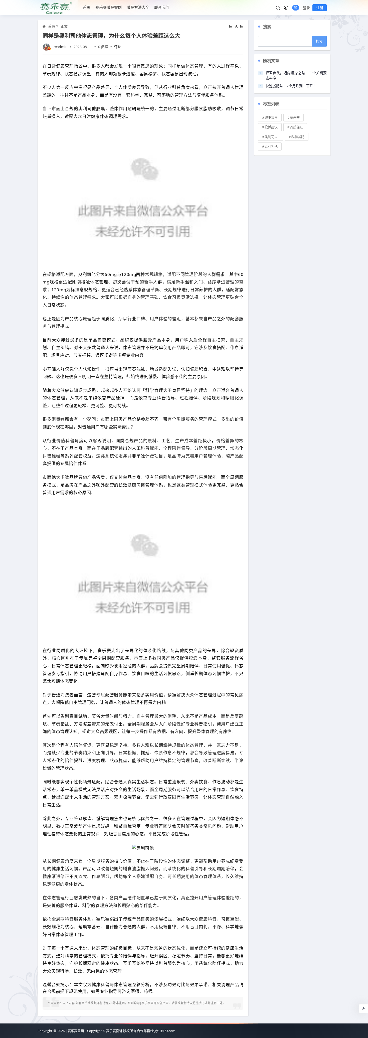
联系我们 (161, 7)
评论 (117, 46)
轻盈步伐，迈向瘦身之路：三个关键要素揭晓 (296, 75)
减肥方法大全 (138, 7)
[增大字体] (241, 26)
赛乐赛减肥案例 (108, 7)
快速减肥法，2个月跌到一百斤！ (291, 85)
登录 (306, 7)
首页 (86, 7)
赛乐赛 (295, 117)
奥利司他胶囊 (274, 136)
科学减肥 (297, 136)
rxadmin (61, 46)
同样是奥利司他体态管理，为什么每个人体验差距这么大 (111, 35)
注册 (319, 7)
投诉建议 (271, 127)
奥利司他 (271, 146)
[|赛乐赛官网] (58, 7)
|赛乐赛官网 (75, 1030)
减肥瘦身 (271, 117)
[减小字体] (230, 26)
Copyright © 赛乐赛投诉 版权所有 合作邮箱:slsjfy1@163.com (131, 1030)
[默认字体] (236, 26)
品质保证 (296, 127)
